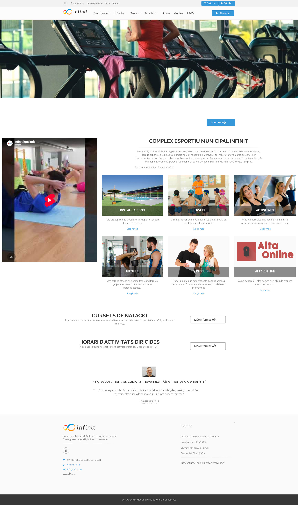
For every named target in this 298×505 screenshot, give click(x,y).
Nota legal (196, 463)
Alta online (224, 13)
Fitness (166, 13)
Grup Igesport (102, 13)
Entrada (227, 3)
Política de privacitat (213, 463)
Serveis (134, 13)
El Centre (119, 13)
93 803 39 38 (78, 3)
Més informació (204, 319)
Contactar (210, 3)
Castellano (116, 3)
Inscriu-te (217, 122)
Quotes (178, 13)
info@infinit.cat (96, 3)
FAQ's (190, 13)
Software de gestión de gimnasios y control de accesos (149, 499)
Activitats (150, 13)
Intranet (185, 463)
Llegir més (132, 228)
